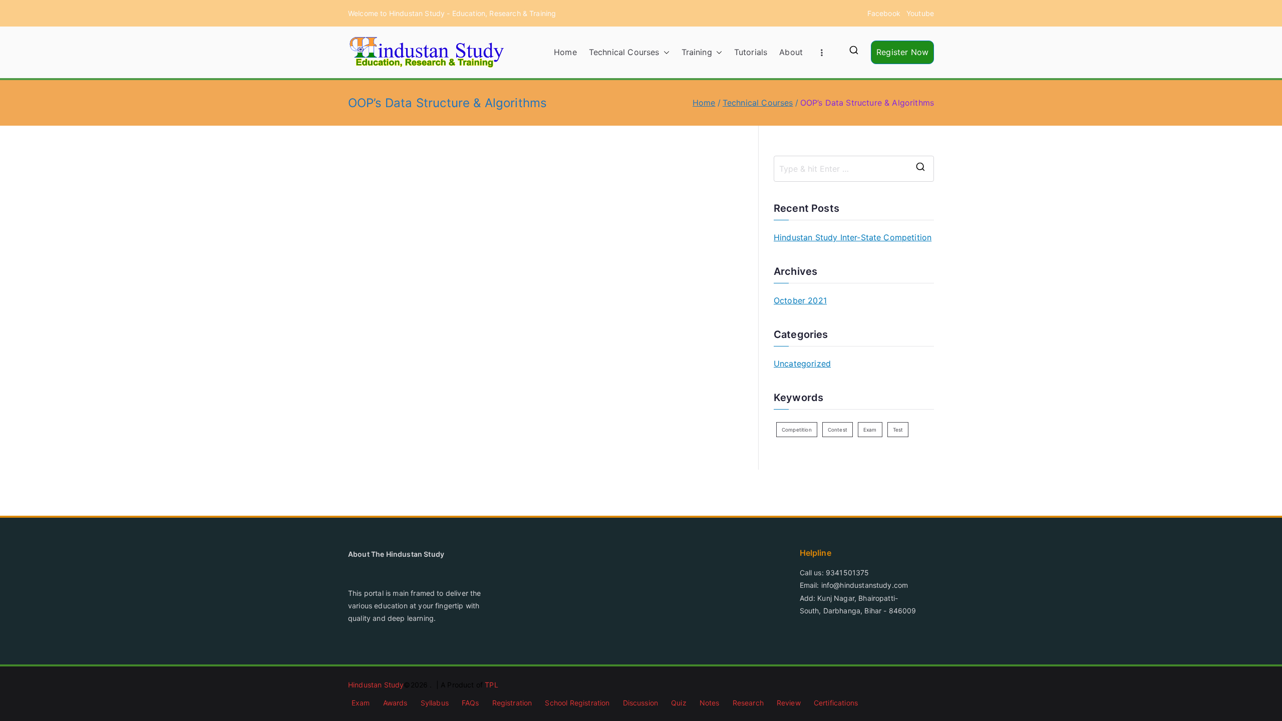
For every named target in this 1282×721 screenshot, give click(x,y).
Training (697, 52)
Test (898, 430)
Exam (870, 430)
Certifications (836, 702)
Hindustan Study (376, 684)
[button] (665, 52)
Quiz (679, 702)
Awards (395, 702)
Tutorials (750, 52)
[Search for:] (853, 168)
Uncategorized (802, 363)
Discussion (641, 702)
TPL (491, 684)
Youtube (920, 13)
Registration (512, 702)
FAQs (470, 702)
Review (789, 702)
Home (565, 52)
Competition (797, 430)
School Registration (577, 702)
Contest (837, 430)
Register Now (902, 52)
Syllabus (435, 702)
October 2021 (800, 300)
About (791, 52)
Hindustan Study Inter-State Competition (852, 237)
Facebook (883, 13)
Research (748, 702)
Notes (710, 702)
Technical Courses (624, 52)
